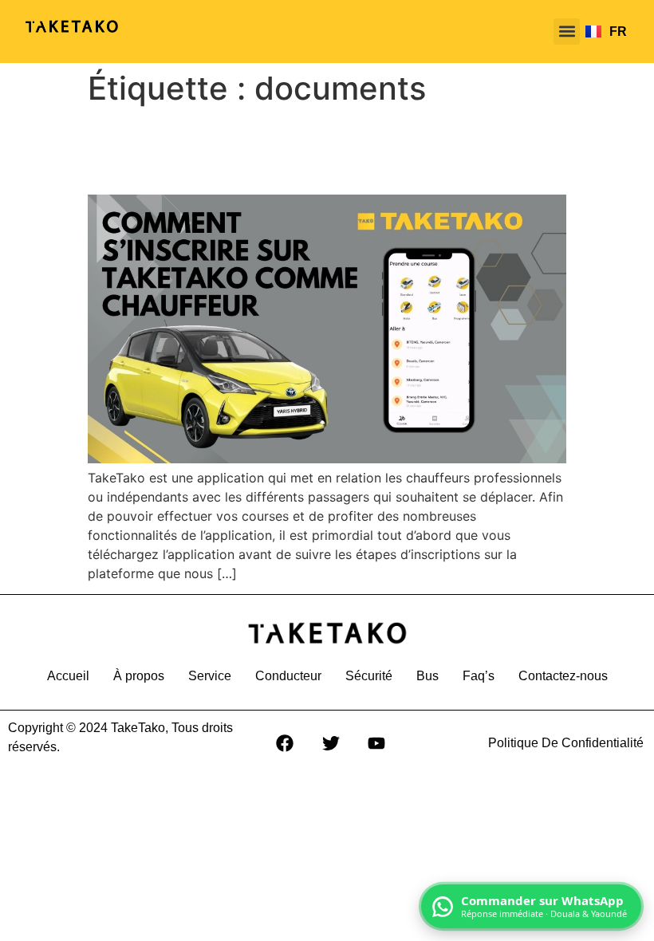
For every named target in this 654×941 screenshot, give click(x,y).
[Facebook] (285, 743)
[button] (567, 31)
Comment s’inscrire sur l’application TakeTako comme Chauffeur (301, 150)
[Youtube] (377, 743)
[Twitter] (331, 743)
